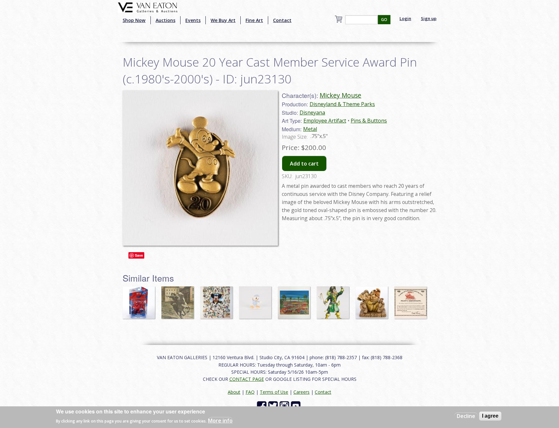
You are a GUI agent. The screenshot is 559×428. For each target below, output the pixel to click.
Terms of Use (274, 392)
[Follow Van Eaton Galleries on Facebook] (262, 405)
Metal (310, 129)
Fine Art (254, 20)
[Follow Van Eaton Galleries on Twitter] (274, 405)
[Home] (148, 6)
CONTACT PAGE (246, 379)
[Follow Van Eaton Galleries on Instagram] (285, 405)
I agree (490, 416)
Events (193, 20)
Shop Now (134, 20)
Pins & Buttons (369, 120)
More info (220, 420)
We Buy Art (223, 20)
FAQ (250, 392)
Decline (466, 416)
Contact (282, 20)
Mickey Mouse (340, 95)
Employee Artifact (324, 120)
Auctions (165, 20)
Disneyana (312, 112)
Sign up (428, 18)
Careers (301, 392)
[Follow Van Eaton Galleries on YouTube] (296, 405)
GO (384, 19)
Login (405, 18)
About (234, 392)
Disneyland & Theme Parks (342, 104)
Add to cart (304, 163)
